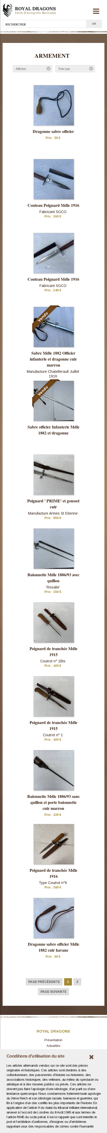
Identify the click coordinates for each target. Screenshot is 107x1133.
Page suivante (53, 992)
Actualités (53, 1046)
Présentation (53, 1040)
